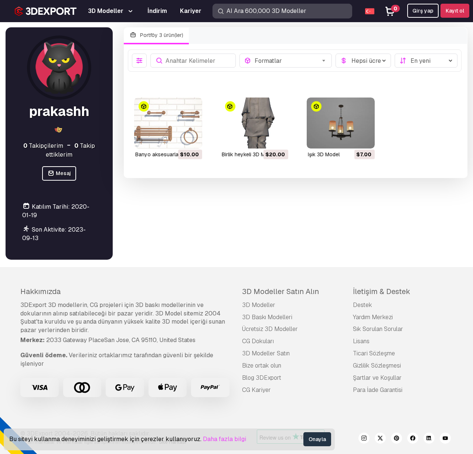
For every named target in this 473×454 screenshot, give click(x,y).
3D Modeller (258, 305)
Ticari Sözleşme (374, 353)
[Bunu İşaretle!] (191, 138)
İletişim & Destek (381, 291)
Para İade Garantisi (377, 390)
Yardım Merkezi (373, 317)
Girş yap (422, 10)
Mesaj (63, 173)
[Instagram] (364, 439)
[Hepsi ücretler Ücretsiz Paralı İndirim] (363, 61)
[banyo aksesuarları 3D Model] (168, 123)
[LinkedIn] (429, 439)
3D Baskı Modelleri (267, 317)
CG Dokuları (258, 341)
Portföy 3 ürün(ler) (161, 35)
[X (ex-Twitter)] (380, 439)
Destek (362, 305)
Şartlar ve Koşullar (377, 378)
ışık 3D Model (324, 154)
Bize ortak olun (261, 365)
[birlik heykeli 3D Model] (255, 123)
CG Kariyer (256, 390)
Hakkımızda (40, 291)
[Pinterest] (396, 439)
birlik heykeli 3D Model (248, 154)
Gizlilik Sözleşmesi (377, 365)
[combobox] (291, 60)
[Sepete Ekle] (176, 138)
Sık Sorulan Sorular (378, 329)
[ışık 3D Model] (341, 123)
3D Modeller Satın (266, 353)
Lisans (361, 341)
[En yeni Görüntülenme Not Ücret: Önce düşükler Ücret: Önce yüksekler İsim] (426, 61)
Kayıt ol (455, 10)
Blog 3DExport (261, 378)
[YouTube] (445, 439)
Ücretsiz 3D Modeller (270, 329)
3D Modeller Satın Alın (280, 291)
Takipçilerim (43, 146)
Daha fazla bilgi (224, 439)
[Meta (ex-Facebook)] (412, 439)
